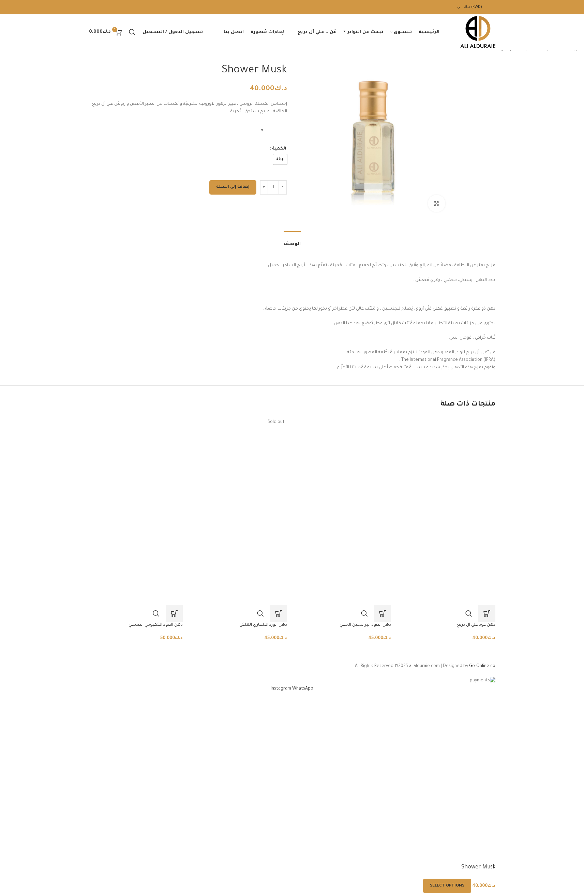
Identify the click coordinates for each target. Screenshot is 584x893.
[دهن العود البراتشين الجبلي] (344, 464)
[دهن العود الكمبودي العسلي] (136, 464)
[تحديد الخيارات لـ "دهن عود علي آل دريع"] (486, 613)
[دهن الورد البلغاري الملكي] (240, 464)
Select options (447, 886)
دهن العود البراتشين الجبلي (365, 625)
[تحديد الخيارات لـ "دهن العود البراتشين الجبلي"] (382, 613)
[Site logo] (477, 32)
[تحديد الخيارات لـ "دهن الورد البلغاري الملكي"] (278, 613)
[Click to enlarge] (436, 203)
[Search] (132, 32)
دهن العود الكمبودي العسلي (156, 625)
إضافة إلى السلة (233, 187)
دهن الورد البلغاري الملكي (263, 625)
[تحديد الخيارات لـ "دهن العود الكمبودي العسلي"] (174, 613)
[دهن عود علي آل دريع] (448, 464)
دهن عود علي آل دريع (476, 625)
